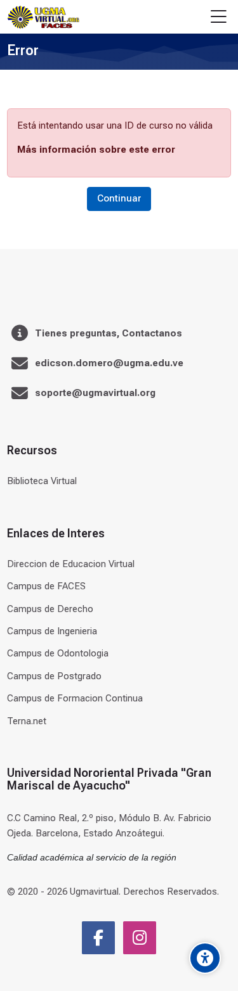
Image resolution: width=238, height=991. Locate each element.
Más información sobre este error (96, 149)
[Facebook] (98, 937)
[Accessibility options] (205, 958)
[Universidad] (43, 17)
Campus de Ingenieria (52, 631)
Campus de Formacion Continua (75, 698)
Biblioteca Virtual (42, 481)
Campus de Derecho (50, 609)
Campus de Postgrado (54, 676)
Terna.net (26, 721)
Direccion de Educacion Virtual (71, 564)
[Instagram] (139, 937)
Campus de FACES (46, 586)
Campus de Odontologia (58, 653)
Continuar (119, 198)
